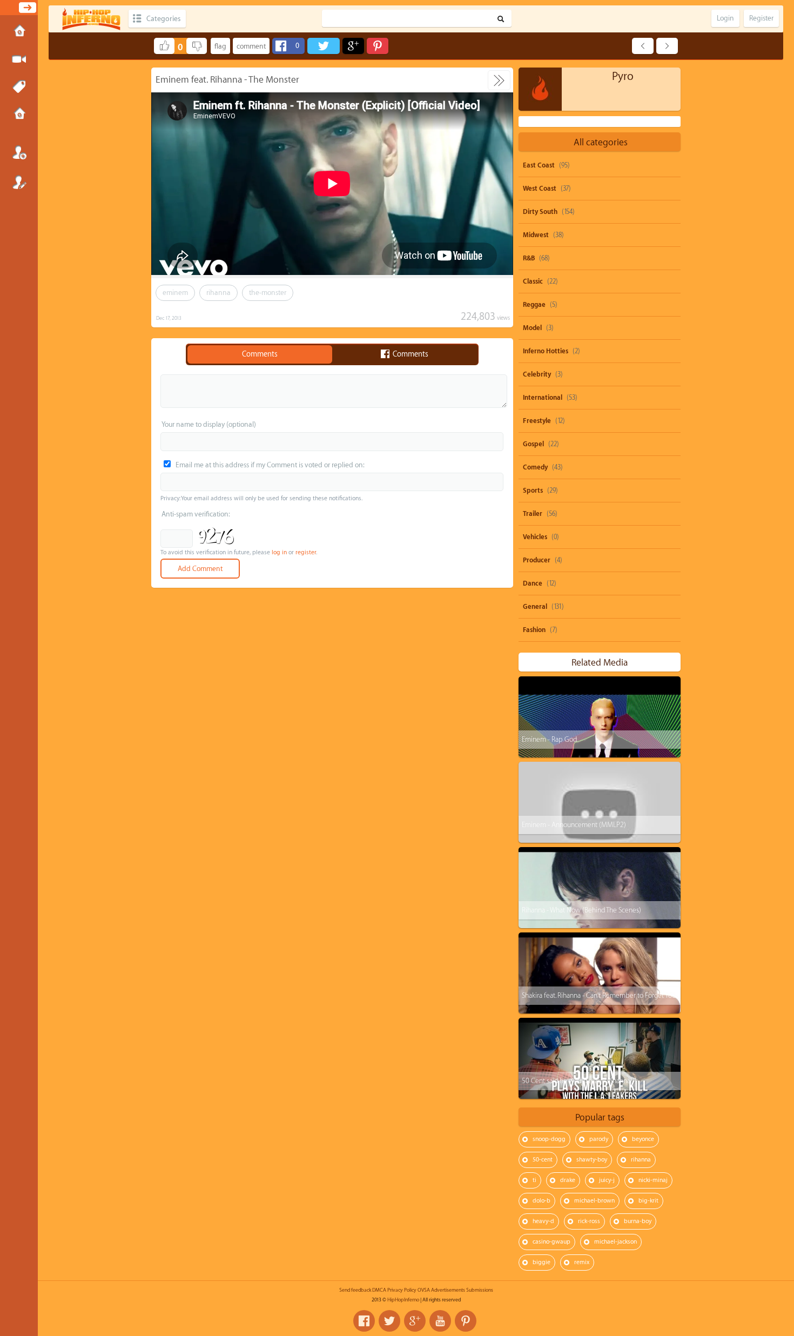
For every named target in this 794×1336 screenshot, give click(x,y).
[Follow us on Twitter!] (389, 1321)
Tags (19, 86)
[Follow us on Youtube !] (440, 1321)
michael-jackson (615, 1241)
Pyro (623, 76)
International (542, 397)
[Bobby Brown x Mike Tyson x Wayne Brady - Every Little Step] (643, 46)
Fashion (534, 630)
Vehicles (535, 537)
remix (581, 1262)
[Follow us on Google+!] (415, 1321)
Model (532, 328)
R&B (529, 258)
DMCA (379, 1290)
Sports (533, 490)
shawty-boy (591, 1159)
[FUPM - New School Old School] (667, 46)
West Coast (539, 188)
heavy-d (543, 1221)
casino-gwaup (551, 1241)
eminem (175, 292)
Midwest (536, 235)
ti (534, 1180)
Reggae (534, 304)
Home (19, 31)
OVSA (424, 1290)
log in (279, 552)
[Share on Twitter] (323, 46)
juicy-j (607, 1180)
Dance (532, 583)
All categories (601, 142)
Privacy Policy (401, 1290)
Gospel (533, 444)
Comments (260, 354)
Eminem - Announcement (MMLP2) (574, 825)
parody (598, 1139)
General (535, 606)
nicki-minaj (653, 1180)
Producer (536, 560)
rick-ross (589, 1221)
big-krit (648, 1200)
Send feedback (355, 1290)
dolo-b (541, 1200)
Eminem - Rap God (549, 739)
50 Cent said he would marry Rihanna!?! (579, 1081)
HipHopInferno (403, 1300)
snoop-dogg (549, 1139)
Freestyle (537, 421)
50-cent (543, 1159)
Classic (533, 281)
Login (19, 152)
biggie (541, 1262)
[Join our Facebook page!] (364, 1321)
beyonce (643, 1139)
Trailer (532, 514)
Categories (163, 19)
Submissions (19, 114)
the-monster (267, 292)
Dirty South (540, 212)
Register (19, 182)
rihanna (218, 292)
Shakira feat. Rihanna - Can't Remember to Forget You (599, 995)
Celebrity (537, 374)
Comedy (535, 467)
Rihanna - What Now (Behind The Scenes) (581, 910)
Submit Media (19, 59)
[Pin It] (377, 46)
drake (567, 1180)
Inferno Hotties (545, 351)
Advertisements (448, 1290)
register (305, 552)
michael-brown (594, 1200)
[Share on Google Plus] (353, 46)
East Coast (539, 165)
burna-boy (637, 1221)
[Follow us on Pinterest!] (465, 1321)
